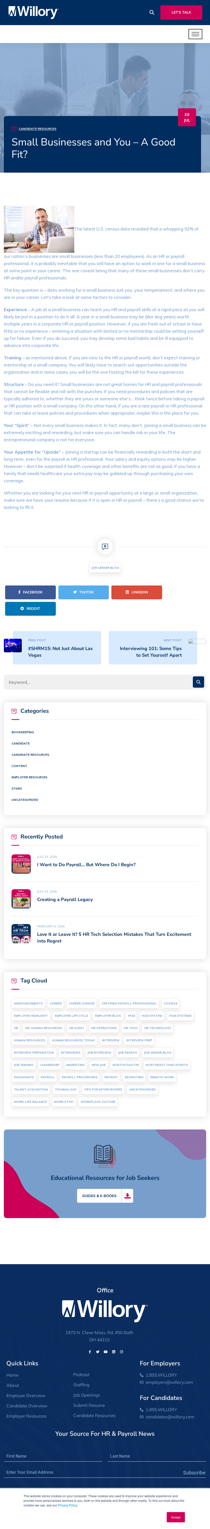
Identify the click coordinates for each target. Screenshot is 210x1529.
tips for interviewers (103, 1089)
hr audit (76, 1028)
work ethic (64, 1102)
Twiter (86, 592)
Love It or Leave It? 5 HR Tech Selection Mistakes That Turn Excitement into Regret (114, 937)
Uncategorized (25, 800)
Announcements (28, 1003)
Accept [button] (176, 1517)
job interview (99, 1052)
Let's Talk (181, 12)
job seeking (23, 1065)
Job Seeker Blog (105, 568)
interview (110, 1040)
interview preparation (34, 1052)
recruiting (134, 1077)
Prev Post (37, 640)
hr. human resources (43, 1028)
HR (16, 1028)
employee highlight (31, 1016)
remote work (162, 1077)
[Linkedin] (113, 1351)
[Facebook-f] (90, 1351)
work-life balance (30, 1102)
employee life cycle (71, 1016)
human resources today (73, 1040)
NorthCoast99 (125, 1065)
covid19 (170, 1003)
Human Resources (29, 1040)
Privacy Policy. (68, 1505)
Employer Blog (108, 1016)
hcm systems (180, 1016)
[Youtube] (105, 1351)
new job (99, 1065)
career (56, 1003)
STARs (17, 788)
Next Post (173, 640)
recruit (111, 1077)
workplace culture (98, 1102)
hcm (131, 1016)
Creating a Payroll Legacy (65, 899)
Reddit (33, 608)
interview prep (139, 1040)
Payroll (48, 1077)
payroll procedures (80, 1077)
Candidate (21, 743)
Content (19, 766)
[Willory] (34, 12)
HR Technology (157, 1028)
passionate (24, 1077)
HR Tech (130, 1028)
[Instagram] (121, 1351)
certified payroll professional (129, 1003)
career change (81, 1003)
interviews (70, 1052)
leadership (49, 1065)
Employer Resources (29, 777)
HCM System (152, 1016)
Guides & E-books (99, 1195)
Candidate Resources (37, 129)
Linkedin (139, 592)
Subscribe (194, 1473)
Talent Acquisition (31, 1089)
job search (127, 1052)
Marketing (75, 1065)
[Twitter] (97, 1351)
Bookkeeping (23, 732)
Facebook (33, 592)
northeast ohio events (167, 1065)
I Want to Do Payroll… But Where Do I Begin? (86, 865)
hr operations (104, 1028)
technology (66, 1089)
